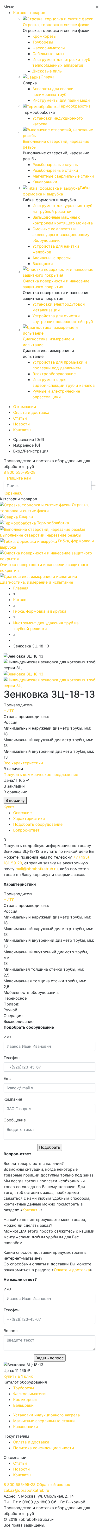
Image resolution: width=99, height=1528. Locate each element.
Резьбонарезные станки (55, 170)
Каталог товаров (29, 12)
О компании (24, 406)
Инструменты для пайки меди (61, 100)
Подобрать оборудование (37, 824)
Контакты (22, 429)
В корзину (15, 800)
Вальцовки (42, 263)
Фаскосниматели (48, 47)
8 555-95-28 (20, 472)
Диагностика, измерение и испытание (36, 582)
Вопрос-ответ (26, 830)
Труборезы (42, 42)
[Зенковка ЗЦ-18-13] (23, 673)
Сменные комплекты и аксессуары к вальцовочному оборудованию (60, 234)
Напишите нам (17, 478)
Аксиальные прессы (51, 257)
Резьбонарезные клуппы (55, 164)
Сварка (26, 516)
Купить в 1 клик (18, 1376)
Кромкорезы (44, 36)
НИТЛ (9, 710)
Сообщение (15, 1120)
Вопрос (11, 1330)
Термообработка (53, 522)
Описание (22, 812)
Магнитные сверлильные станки (63, 176)
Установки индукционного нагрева (46, 1415)
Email (8, 1078)
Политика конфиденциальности (43, 1447)
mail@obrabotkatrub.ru (37, 868)
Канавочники (44, 181)
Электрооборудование (54, 373)
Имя (8, 1036)
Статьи (20, 418)
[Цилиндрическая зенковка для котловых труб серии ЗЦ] (49, 682)
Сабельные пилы (48, 53)
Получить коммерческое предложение (41, 774)
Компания (13, 1099)
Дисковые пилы (47, 71)
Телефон (11, 1057)
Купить (10, 806)
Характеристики (29, 818)
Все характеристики (23, 762)
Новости (21, 424)
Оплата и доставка (31, 412)
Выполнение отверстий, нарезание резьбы (40, 535)
